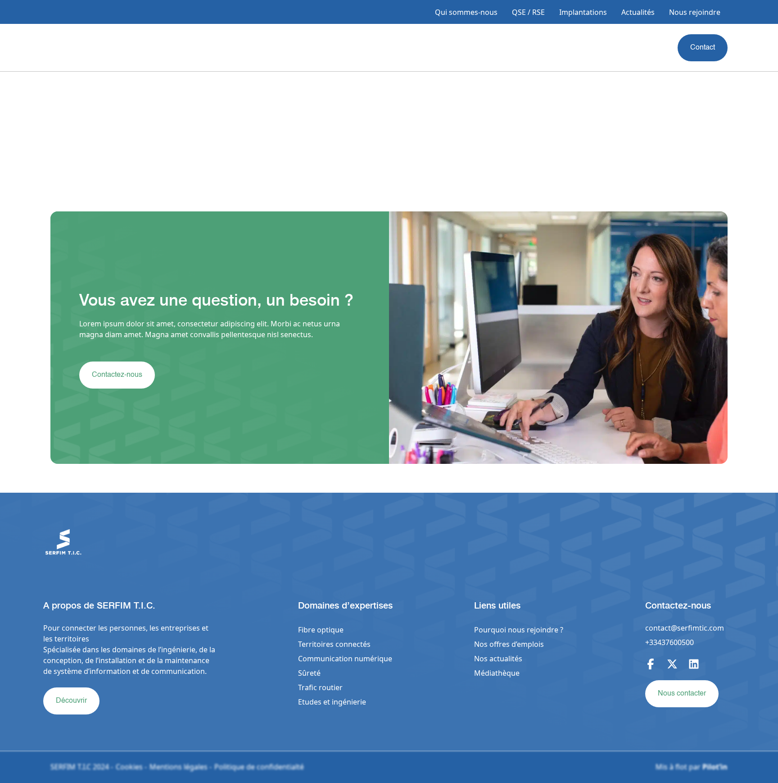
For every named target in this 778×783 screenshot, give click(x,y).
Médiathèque (497, 673)
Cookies (129, 767)
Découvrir (71, 701)
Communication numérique (345, 659)
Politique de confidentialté (259, 767)
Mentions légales (178, 767)
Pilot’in (715, 767)
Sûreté (309, 673)
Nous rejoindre (694, 12)
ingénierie (349, 702)
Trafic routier (320, 687)
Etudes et (315, 702)
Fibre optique (321, 630)
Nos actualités (498, 659)
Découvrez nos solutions (116, 549)
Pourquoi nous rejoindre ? (518, 630)
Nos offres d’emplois (509, 644)
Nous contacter (682, 693)
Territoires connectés (334, 644)
